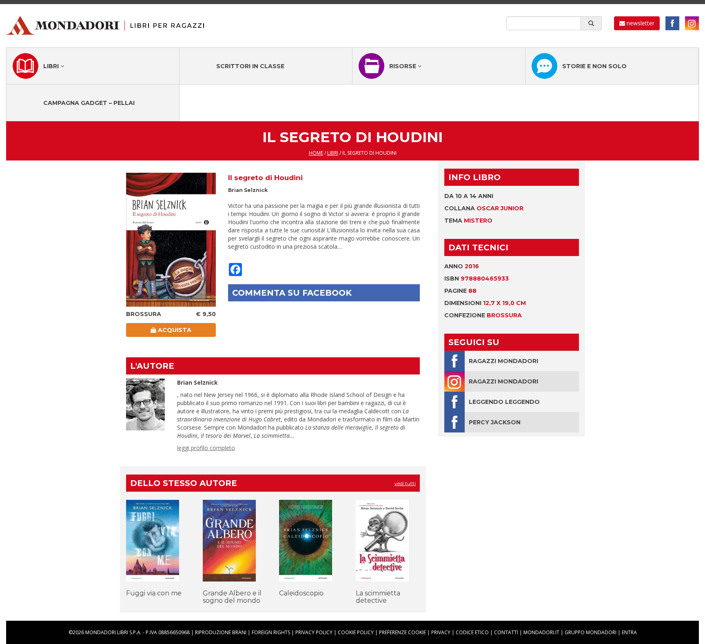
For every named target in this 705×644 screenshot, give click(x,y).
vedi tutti (405, 483)
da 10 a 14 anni (468, 196)
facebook (672, 23)
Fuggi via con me (154, 593)
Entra (629, 632)
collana (483, 208)
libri (332, 152)
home (316, 152)
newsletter (639, 23)
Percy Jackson (495, 422)
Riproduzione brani (220, 632)
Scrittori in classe (250, 66)
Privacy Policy (314, 632)
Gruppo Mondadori (590, 632)
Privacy (440, 632)
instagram (692, 23)
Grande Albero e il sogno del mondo (232, 596)
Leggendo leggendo (504, 402)
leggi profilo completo (206, 448)
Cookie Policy (356, 632)
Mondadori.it (541, 632)
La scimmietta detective (378, 596)
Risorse (403, 66)
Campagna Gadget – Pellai (89, 103)
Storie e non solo (594, 66)
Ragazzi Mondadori (503, 361)
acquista (173, 330)
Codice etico (472, 632)
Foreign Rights (271, 632)
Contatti (506, 632)
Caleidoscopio (301, 593)
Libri (51, 66)
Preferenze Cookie (402, 632)
